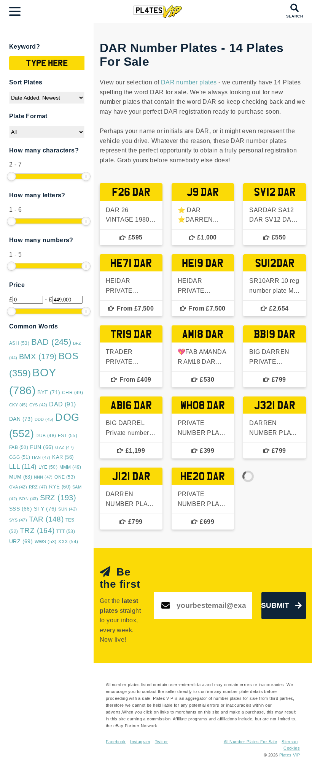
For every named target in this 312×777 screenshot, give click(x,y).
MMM (70, 467)
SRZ (58, 497)
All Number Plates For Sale (250, 741)
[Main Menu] (15, 11)
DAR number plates (189, 82)
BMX (38, 356)
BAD (51, 342)
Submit (275, 605)
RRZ (38, 487)
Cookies (291, 748)
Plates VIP (289, 755)
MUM (20, 477)
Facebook (116, 741)
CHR (72, 392)
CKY (18, 405)
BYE (48, 392)
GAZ (64, 447)
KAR (62, 457)
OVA (18, 487)
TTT (65, 531)
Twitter (161, 741)
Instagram (140, 741)
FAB (18, 447)
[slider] (11, 176)
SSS (20, 509)
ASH (19, 343)
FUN (42, 447)
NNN (43, 477)
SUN (67, 509)
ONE (64, 477)
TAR (46, 519)
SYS (18, 520)
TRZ (37, 530)
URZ (21, 541)
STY (45, 509)
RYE (59, 487)
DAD (62, 404)
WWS (46, 541)
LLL (23, 466)
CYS (38, 405)
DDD (44, 419)
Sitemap (290, 741)
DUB (45, 435)
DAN (21, 419)
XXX (68, 541)
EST (67, 435)
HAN (41, 457)
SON (28, 498)
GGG (19, 457)
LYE (47, 467)
